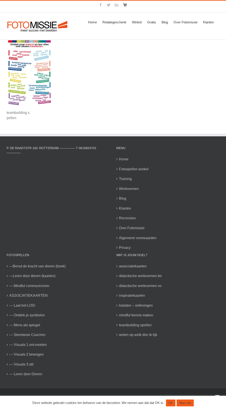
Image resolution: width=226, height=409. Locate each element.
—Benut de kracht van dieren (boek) (37, 266)
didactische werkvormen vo (140, 286)
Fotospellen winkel (134, 169)
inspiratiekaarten (132, 295)
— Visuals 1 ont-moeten (28, 345)
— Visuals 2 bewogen (26, 354)
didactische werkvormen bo (140, 276)
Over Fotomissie (132, 228)
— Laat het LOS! (22, 305)
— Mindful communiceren (29, 286)
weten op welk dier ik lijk (138, 335)
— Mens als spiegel (24, 325)
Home (123, 159)
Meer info (185, 403)
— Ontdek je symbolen (27, 315)
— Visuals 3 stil (21, 364)
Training (125, 179)
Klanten (125, 208)
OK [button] (171, 403)
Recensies (127, 218)
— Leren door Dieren (25, 374)
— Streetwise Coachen (27, 335)
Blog (122, 198)
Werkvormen (129, 189)
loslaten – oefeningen (136, 305)
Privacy (125, 248)
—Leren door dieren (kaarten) (32, 276)
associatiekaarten (133, 266)
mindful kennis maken (136, 315)
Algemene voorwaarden (137, 238)
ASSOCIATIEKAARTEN (28, 295)
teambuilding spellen (135, 325)
